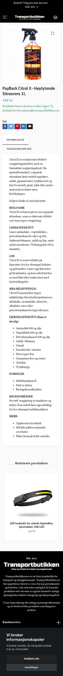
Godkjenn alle (31, 658)
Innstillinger (31, 667)
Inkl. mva (30, 7)
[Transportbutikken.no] (31, 24)
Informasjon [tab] (15, 153)
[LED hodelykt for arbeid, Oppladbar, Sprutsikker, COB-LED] (31, 512)
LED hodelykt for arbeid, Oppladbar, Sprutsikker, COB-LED (31, 538)
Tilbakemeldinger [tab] (19, 162)
